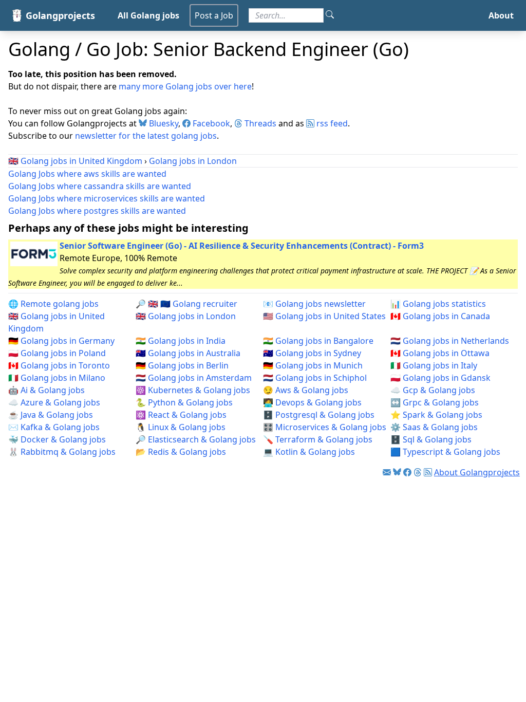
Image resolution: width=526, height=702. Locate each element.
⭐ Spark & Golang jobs (436, 414)
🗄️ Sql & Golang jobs (431, 439)
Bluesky (162, 123)
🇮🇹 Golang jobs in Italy (433, 365)
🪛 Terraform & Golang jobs (317, 439)
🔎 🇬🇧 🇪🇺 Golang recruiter (186, 303)
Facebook (210, 123)
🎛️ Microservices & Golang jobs (324, 427)
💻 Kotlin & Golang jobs (309, 451)
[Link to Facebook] (407, 472)
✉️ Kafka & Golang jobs (54, 427)
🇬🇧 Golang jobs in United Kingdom (56, 322)
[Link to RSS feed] (428, 472)
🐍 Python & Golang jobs (184, 402)
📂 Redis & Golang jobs (181, 451)
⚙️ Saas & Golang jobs (434, 427)
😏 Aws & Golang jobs (305, 390)
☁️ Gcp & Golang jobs (432, 390)
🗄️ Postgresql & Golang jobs (318, 414)
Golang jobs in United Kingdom (81, 161)
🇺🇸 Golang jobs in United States (324, 316)
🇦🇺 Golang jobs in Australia (188, 353)
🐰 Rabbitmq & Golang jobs (62, 451)
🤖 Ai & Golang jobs (46, 390)
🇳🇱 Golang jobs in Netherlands (449, 340)
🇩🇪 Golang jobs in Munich (313, 365)
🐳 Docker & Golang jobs (57, 439)
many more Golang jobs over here (185, 86)
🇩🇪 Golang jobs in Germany (61, 340)
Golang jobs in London (193, 161)
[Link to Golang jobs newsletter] (387, 472)
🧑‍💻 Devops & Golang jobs (312, 402)
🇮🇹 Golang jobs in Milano (56, 377)
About (501, 15)
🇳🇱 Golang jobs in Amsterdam (194, 377)
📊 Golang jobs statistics (438, 303)
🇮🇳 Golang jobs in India (181, 340)
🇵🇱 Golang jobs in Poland (57, 353)
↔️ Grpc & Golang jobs (434, 402)
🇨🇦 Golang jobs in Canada (440, 316)
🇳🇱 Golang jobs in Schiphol (315, 377)
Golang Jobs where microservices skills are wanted (106, 198)
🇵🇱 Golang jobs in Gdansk (440, 377)
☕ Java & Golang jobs (50, 414)
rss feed (331, 123)
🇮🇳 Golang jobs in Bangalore (318, 340)
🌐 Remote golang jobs (53, 303)
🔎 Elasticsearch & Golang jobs (196, 439)
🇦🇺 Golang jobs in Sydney (312, 353)
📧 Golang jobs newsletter (314, 303)
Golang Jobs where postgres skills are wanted (97, 210)
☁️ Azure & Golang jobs (54, 402)
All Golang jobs (148, 15)
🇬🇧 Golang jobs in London (186, 316)
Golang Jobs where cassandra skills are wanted (99, 186)
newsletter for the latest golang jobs (146, 135)
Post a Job (214, 15)
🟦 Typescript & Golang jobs (445, 451)
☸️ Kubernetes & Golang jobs (193, 390)
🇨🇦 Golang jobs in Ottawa (440, 353)
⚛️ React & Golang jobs (181, 414)
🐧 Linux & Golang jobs (181, 427)
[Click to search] (330, 15)
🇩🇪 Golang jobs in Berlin (182, 365)
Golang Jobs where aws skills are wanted (87, 173)
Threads (259, 123)
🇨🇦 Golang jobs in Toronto (59, 365)
